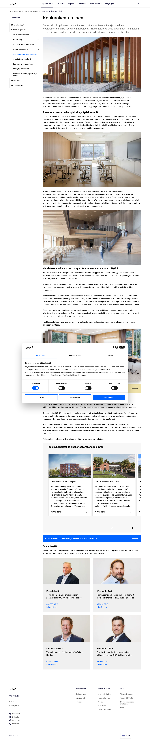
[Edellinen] (116, 528)
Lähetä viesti (51, 607)
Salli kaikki (108, 397)
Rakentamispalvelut (31, 11)
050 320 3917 (102, 604)
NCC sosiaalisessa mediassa (127, 703)
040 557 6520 (52, 604)
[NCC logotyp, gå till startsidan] (41, 688)
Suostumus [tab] (40, 355)
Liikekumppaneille (104, 709)
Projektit (79, 702)
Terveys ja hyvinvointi (21, 69)
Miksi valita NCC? (17, 25)
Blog (122, 708)
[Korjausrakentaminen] (38, 49)
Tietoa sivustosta (126, 694)
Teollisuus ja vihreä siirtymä (23, 64)
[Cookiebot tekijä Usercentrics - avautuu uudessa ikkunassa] (115, 347)
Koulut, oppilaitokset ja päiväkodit (25, 54)
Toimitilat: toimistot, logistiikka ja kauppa (25, 75)
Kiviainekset (15, 81)
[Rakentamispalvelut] (38, 29)
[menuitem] (47, 3)
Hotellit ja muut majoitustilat (23, 44)
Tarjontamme (18, 11)
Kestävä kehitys (104, 698)
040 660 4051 (102, 661)
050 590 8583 (52, 661)
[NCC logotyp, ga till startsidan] (13, 3)
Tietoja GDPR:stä (126, 698)
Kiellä (41, 397)
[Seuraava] (136, 355)
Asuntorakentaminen (21, 35)
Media (100, 702)
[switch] (61, 388)
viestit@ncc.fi (14, 705)
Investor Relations (104, 694)
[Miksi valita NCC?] (38, 25)
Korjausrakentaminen (21, 49)
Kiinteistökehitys (17, 85)
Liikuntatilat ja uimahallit (22, 59)
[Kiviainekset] (38, 80)
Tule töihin (102, 706)
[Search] (139, 3)
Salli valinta (75, 397)
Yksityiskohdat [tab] (75, 355)
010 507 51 (13, 702)
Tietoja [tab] (110, 355)
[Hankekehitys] (38, 39)
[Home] (10, 11)
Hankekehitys (18, 39)
